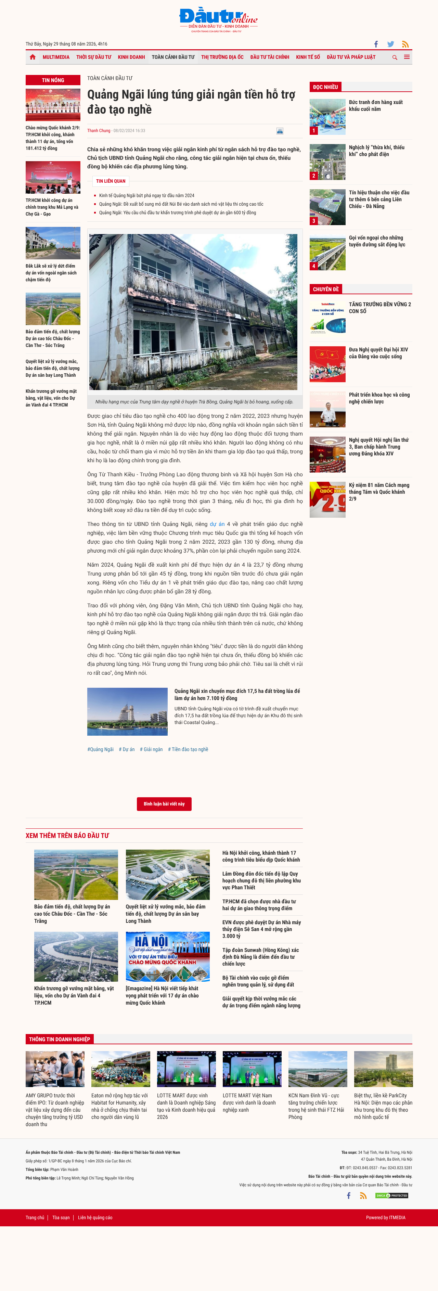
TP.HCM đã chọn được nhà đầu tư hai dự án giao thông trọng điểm (259, 905)
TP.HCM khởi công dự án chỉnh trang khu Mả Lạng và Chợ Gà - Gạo (52, 207)
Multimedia (56, 57)
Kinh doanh (131, 57)
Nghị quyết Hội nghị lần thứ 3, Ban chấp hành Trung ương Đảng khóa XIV (379, 446)
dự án (217, 524)
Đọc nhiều (325, 87)
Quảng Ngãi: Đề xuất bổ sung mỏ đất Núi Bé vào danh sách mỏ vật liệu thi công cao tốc (181, 204)
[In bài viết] (279, 130)
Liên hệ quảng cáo (95, 1218)
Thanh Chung (98, 130)
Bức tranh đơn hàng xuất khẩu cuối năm (376, 105)
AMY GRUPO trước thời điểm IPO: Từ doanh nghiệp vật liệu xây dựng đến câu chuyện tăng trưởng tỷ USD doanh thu (55, 1109)
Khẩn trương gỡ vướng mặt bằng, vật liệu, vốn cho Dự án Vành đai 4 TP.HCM (51, 398)
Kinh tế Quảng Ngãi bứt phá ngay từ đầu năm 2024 (146, 195)
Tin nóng (53, 80)
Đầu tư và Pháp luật (351, 57)
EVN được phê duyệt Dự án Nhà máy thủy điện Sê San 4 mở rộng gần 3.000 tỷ (261, 929)
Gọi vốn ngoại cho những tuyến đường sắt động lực (377, 241)
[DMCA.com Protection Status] (392, 1195)
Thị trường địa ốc (222, 57)
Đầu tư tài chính (269, 57)
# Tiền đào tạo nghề (188, 749)
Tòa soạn (60, 1218)
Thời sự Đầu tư (93, 57)
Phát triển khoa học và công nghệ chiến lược (379, 398)
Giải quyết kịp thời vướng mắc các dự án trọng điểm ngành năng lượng (261, 1002)
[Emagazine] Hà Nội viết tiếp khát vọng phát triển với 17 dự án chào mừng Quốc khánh (162, 995)
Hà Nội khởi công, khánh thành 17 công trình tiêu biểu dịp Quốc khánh (261, 856)
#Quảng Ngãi (100, 749)
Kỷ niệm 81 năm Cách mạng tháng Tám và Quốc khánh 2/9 (379, 492)
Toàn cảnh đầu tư (173, 57)
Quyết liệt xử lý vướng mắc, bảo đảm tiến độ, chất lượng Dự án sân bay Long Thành (53, 368)
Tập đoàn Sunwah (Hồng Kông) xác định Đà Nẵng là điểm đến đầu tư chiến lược (260, 957)
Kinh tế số (308, 57)
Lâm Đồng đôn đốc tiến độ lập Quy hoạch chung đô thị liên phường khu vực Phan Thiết (261, 880)
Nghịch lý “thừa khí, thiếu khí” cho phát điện (376, 150)
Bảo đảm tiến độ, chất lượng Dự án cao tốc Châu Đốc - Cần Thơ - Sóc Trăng (53, 338)
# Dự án (126, 749)
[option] (55, 1089)
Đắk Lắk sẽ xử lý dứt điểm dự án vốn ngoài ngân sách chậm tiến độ (51, 273)
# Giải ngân (151, 749)
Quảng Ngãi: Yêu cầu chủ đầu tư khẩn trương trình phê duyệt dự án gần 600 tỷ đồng (177, 213)
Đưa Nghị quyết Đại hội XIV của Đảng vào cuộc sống (378, 353)
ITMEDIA (397, 1218)
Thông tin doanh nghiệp (59, 1039)
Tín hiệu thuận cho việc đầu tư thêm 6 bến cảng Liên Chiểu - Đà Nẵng (379, 199)
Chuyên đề (326, 289)
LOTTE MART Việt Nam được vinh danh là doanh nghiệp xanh (249, 1102)
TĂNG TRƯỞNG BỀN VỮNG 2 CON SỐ (380, 307)
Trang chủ (35, 1218)
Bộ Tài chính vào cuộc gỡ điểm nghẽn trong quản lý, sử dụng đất (258, 981)
